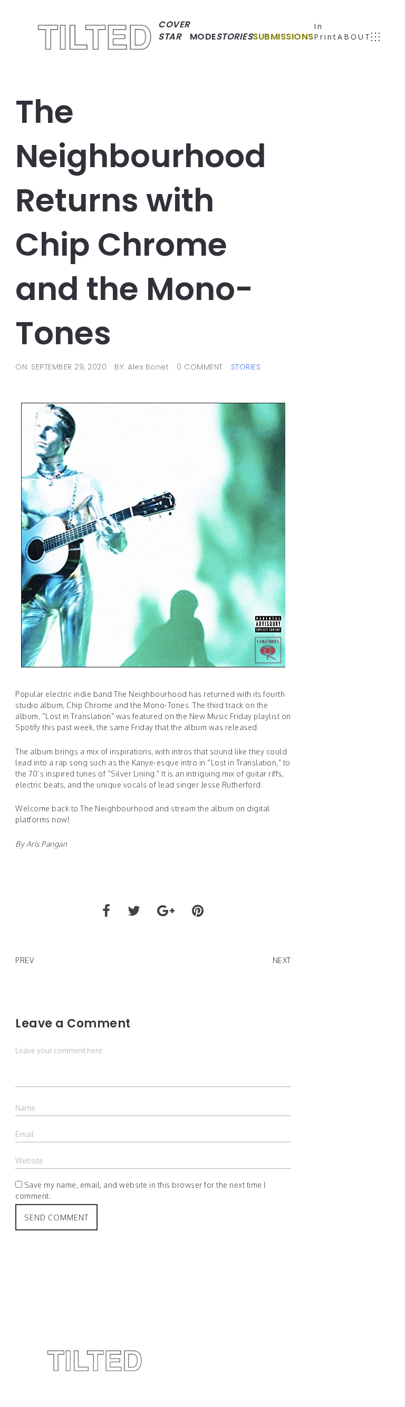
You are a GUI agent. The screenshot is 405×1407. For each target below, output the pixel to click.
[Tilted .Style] (95, 37)
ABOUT (354, 37)
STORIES (246, 367)
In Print (326, 31)
